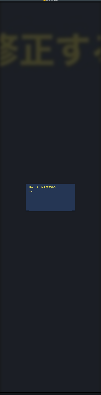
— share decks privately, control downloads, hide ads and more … (50, 0)
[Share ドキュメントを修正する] (64, 394)
